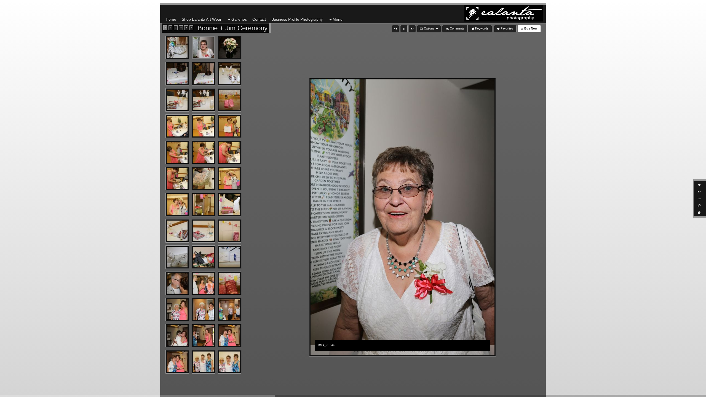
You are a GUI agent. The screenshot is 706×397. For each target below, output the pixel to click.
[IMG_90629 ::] (177, 126)
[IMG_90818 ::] (203, 231)
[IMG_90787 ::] (229, 204)
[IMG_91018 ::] (229, 335)
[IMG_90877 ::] (177, 283)
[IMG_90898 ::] (229, 283)
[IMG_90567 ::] (177, 73)
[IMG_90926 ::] (203, 309)
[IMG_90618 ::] (229, 100)
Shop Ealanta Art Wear (201, 19)
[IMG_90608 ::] (203, 100)
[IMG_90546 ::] (203, 47)
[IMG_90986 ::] (203, 335)
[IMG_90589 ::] (229, 73)
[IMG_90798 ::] (177, 231)
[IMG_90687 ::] (203, 152)
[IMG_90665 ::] (229, 126)
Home (171, 19)
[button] (395, 28)
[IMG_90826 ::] (229, 231)
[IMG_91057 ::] (229, 362)
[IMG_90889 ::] (203, 283)
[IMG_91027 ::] (177, 362)
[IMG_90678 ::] (177, 152)
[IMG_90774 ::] (203, 204)
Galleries (239, 19)
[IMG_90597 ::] (177, 100)
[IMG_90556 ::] (229, 47)
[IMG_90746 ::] (177, 204)
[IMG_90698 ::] (229, 152)
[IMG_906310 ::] (203, 126)
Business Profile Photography (297, 19)
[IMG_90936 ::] (229, 309)
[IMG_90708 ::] (177, 178)
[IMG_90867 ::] (229, 257)
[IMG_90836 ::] (177, 257)
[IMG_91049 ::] (203, 362)
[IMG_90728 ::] (229, 178)
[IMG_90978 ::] (177, 335)
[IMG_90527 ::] (177, 47)
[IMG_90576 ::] (203, 73)
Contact (259, 19)
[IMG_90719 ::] (203, 178)
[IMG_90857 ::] (203, 257)
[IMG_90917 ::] (177, 309)
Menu (338, 19)
